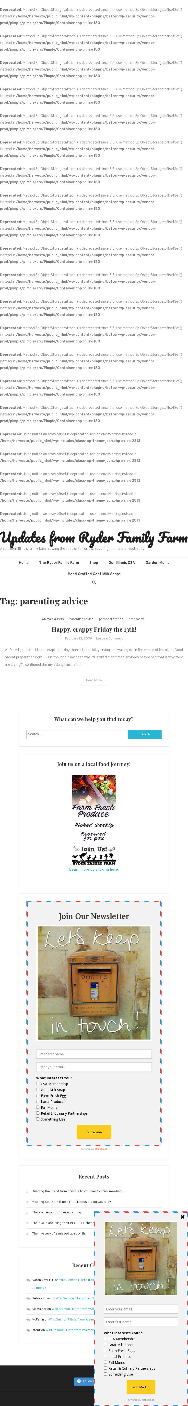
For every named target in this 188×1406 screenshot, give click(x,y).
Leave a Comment (109, 639)
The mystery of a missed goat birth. (59, 1234)
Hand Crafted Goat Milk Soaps (94, 574)
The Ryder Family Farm (59, 563)
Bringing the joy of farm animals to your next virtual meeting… (78, 1191)
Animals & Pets (53, 619)
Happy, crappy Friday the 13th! (94, 629)
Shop (93, 563)
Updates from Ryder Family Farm (94, 537)
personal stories (111, 619)
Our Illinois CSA (121, 563)
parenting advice (82, 619)
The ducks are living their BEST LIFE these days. (67, 1223)
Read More (94, 680)
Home (24, 563)
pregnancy (136, 619)
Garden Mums (157, 563)
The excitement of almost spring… (58, 1212)
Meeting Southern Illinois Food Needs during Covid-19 (71, 1202)
